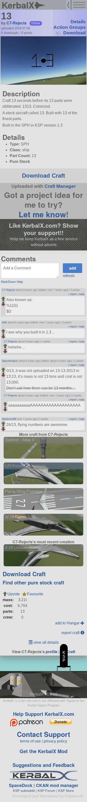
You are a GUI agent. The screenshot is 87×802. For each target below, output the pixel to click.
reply (82, 294)
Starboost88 (9, 418)
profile (52, 651)
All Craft (67, 651)
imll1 (4, 322)
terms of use (30, 741)
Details (78, 21)
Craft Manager (60, 186)
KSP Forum (46, 791)
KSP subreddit (24, 791)
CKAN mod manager (57, 785)
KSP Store (66, 791)
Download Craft (43, 175)
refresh (69, 276)
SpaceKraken (10, 360)
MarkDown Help (12, 282)
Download (74, 32)
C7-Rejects (17, 23)
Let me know (42, 214)
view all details (45, 642)
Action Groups (69, 27)
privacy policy (55, 741)
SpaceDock (20, 785)
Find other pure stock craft (33, 582)
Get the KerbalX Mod (43, 751)
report (73, 294)
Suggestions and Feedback (44, 764)
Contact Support (43, 734)
